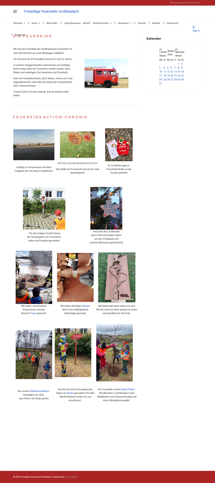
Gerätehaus (123, 23)
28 (175, 79)
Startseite (17, 23)
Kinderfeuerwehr (101, 23)
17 (160, 75)
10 (160, 71)
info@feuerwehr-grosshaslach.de (186, 3)
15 (179, 71)
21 (175, 75)
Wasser (86, 306)
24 (160, 79)
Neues (70, 393)
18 (165, 75)
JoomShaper (71, 477)
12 (168, 71)
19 (168, 75)
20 (171, 75)
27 (171, 79)
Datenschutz (172, 23)
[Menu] (15, 11)
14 (175, 71)
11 (165, 71)
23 (182, 75)
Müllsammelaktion (40, 391)
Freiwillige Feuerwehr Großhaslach (51, 11)
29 (179, 79)
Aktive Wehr (52, 23)
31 (160, 83)
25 (165, 79)
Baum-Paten (127, 389)
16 (182, 71)
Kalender (156, 23)
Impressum (20, 35)
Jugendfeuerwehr (72, 23)
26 (168, 79)
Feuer (33, 313)
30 (182, 79)
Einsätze (142, 23)
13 (171, 71)
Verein (34, 23)
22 (179, 75)
